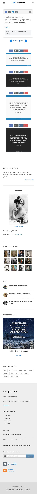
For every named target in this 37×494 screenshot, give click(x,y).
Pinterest (7, 423)
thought (6, 376)
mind (12, 373)
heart (26, 373)
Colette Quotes (18, 41)
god (25, 370)
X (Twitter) (8, 421)
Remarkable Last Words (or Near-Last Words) (17, 445)
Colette (7, 27)
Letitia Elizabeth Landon (18, 351)
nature (15, 370)
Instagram (7, 418)
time (20, 370)
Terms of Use (10, 489)
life (5, 370)
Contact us (6, 405)
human (6, 373)
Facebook (7, 415)
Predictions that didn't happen (18, 285)
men (12, 376)
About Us (27, 489)
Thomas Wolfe (29, 180)
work (17, 373)
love (10, 370)
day (17, 376)
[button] (33, 2)
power (30, 370)
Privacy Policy (19, 489)
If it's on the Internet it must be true (20, 293)
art (21, 373)
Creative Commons (18, 226)
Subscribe (30, 456)
